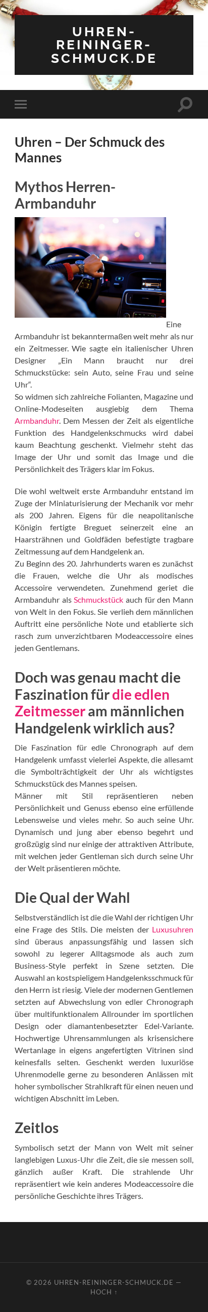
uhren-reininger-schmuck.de (104, 45)
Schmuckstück (98, 599)
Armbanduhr (37, 420)
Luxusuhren (172, 929)
